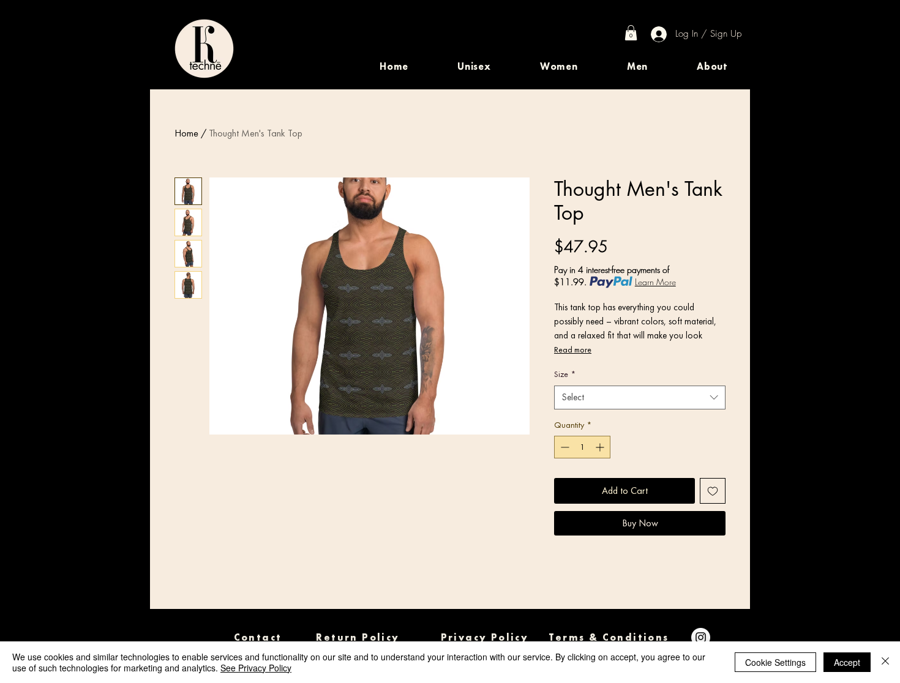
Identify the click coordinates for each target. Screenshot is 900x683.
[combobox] (640, 397)
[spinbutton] (582, 447)
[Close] (885, 662)
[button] (474, 66)
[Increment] (601, 447)
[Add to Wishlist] (713, 491)
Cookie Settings (775, 662)
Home (186, 133)
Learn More (655, 282)
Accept (847, 662)
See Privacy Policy (255, 668)
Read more (572, 349)
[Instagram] (700, 637)
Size (565, 373)
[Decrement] (563, 447)
